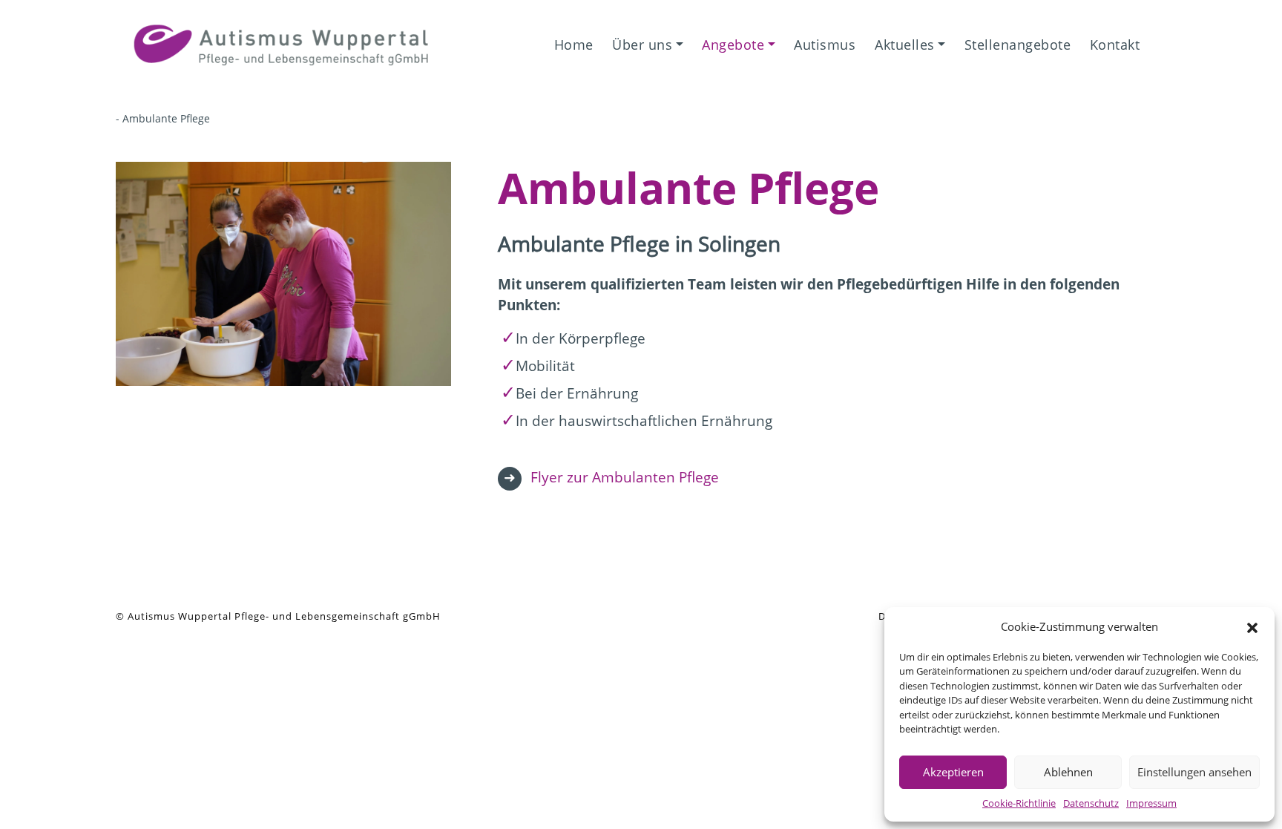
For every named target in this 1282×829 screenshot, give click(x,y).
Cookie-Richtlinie (1019, 803)
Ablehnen (1068, 771)
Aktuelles (905, 44)
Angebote (733, 44)
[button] (1252, 626)
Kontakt (1115, 44)
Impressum (1151, 803)
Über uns (642, 44)
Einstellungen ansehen (1194, 771)
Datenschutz (1091, 803)
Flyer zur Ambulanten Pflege (624, 477)
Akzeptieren (953, 771)
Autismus (824, 44)
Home (574, 44)
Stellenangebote (1017, 44)
